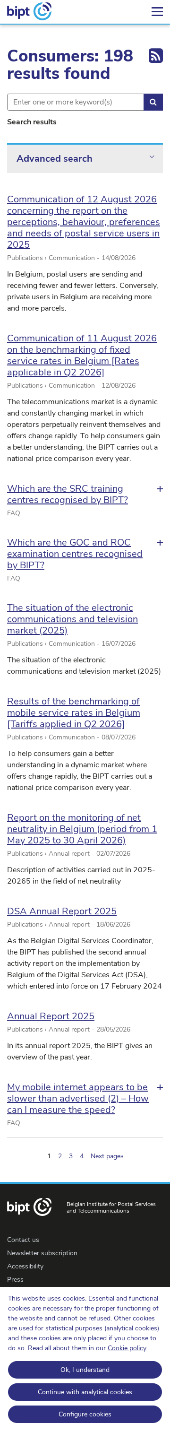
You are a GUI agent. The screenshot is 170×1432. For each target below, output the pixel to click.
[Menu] (157, 12)
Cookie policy (127, 1348)
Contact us (23, 1239)
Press (15, 1279)
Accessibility (25, 1266)
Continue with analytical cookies (85, 1392)
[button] (85, 494)
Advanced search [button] (55, 158)
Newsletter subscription (42, 1253)
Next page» (107, 1156)
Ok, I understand (85, 1369)
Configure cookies (85, 1414)
